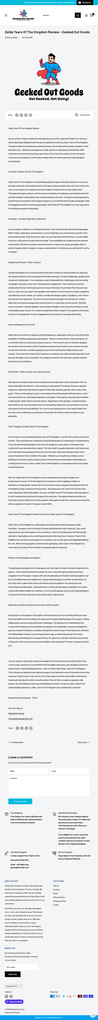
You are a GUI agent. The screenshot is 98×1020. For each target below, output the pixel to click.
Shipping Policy (59, 901)
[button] (49, 1017)
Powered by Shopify (12, 1012)
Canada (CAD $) (11, 986)
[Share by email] (30, 115)
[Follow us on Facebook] (6, 996)
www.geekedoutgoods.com (20, 718)
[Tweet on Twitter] (26, 115)
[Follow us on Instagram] (11, 996)
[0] (91, 15)
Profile (56, 905)
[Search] (78, 15)
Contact (56, 889)
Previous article (17, 742)
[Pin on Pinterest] (21, 115)
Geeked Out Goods (16, 713)
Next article (82, 742)
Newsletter (86, 2)
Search (56, 885)
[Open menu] (6, 15)
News (55, 893)
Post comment (20, 801)
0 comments (85, 115)
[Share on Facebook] (17, 115)
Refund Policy (59, 897)
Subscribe (12, 974)
